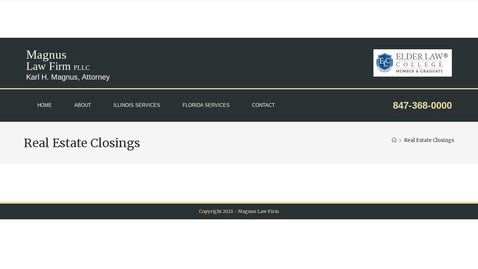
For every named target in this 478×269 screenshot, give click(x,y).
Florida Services (206, 105)
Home (44, 105)
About (82, 105)
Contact (263, 105)
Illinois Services (137, 105)
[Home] (394, 140)
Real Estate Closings (429, 140)
